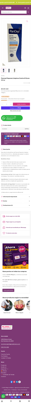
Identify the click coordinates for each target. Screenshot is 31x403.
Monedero (3, 372)
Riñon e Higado (19, 312)
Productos (3, 365)
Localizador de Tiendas (24, 392)
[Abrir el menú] (2, 7)
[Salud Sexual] (7, 305)
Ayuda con (3, 367)
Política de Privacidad (6, 392)
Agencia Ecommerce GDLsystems (22, 387)
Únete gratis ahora (8, 290)
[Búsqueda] (28, 12)
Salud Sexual (7, 312)
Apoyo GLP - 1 (4, 369)
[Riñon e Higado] (19, 305)
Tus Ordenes (4, 356)
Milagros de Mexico (9, 387)
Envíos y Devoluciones (22, 389)
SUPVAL (3, 75)
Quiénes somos (7, 389)
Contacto (3, 376)
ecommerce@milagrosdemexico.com (10, 344)
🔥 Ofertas (4, 371)
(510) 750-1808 (5, 347)
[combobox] (15, 12)
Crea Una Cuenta (5, 354)
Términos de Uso (15, 392)
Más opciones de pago (15, 110)
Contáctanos (14, 389)
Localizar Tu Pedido (6, 358)
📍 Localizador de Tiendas (7, 374)
